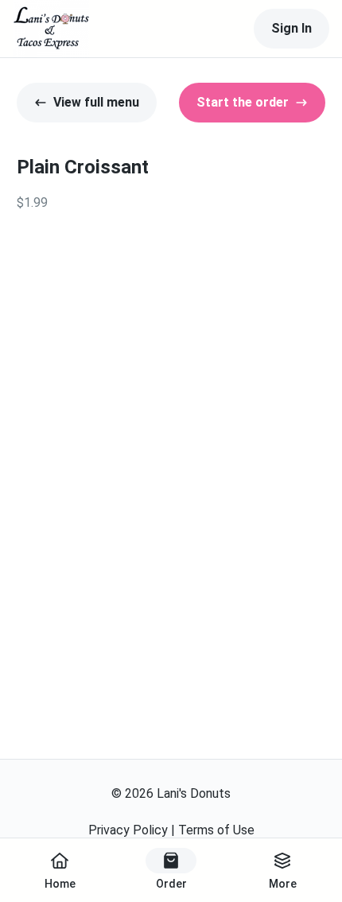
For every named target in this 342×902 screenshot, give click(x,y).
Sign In (291, 28)
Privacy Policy (128, 830)
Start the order (242, 102)
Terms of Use (216, 830)
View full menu (96, 102)
